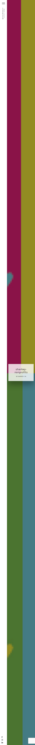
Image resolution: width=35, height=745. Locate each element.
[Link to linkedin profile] (2, 743)
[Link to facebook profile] (2, 737)
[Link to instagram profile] (2, 740)
